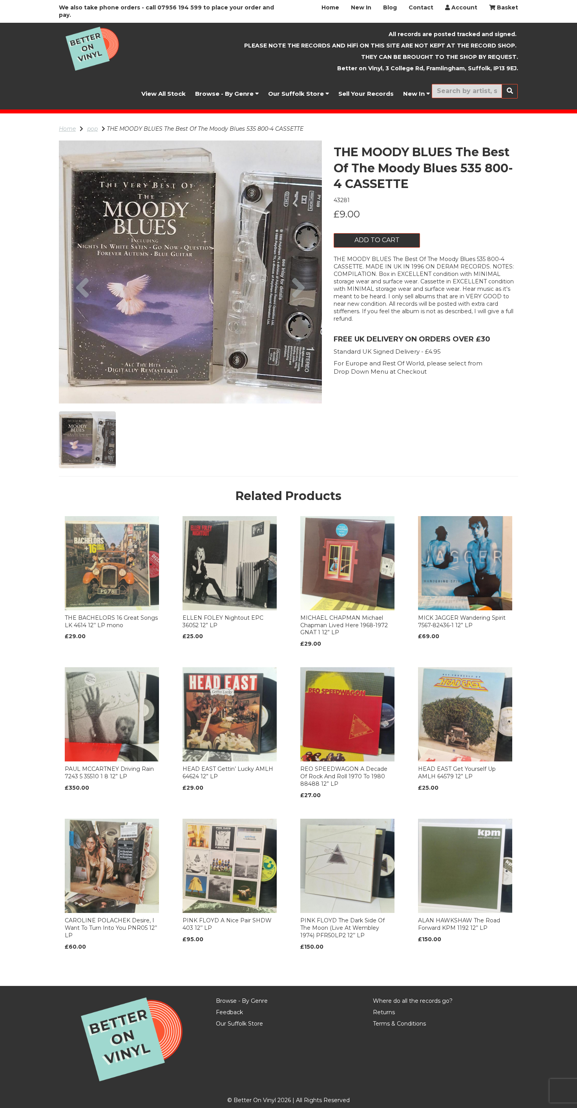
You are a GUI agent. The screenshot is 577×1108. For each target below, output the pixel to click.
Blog (390, 7)
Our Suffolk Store (296, 93)
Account (463, 7)
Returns (384, 1012)
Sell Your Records (366, 93)
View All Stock (163, 93)
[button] (82, 337)
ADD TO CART (377, 240)
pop (92, 128)
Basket (506, 7)
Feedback (229, 1012)
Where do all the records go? (413, 1000)
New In (361, 7)
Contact (421, 7)
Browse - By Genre (225, 93)
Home (330, 7)
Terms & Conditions (399, 1023)
